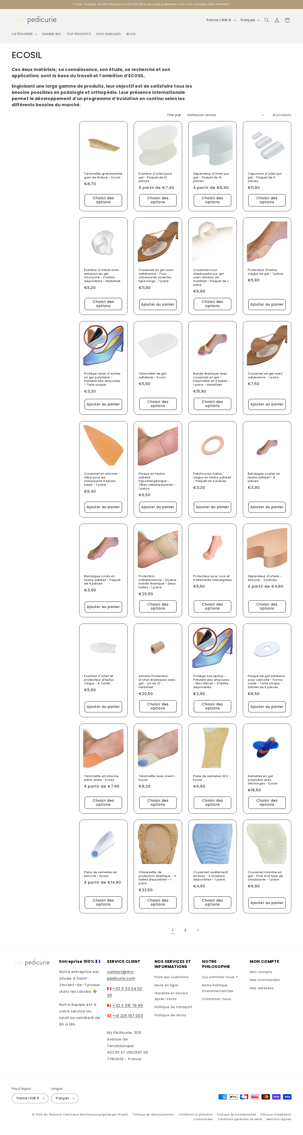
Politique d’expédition (275, 1114)
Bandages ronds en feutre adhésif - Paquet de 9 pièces (102, 580)
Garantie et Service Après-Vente (171, 996)
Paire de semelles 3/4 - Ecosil (211, 778)
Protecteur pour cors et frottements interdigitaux (212, 578)
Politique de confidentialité (236, 1114)
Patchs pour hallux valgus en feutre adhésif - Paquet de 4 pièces (212, 477)
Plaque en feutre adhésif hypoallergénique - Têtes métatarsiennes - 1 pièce (157, 481)
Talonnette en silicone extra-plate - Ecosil (101, 778)
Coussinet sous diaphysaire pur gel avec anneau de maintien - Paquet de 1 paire (210, 277)
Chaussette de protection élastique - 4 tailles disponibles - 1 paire (157, 878)
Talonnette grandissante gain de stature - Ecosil (103, 176)
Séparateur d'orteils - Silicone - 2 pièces (265, 578)
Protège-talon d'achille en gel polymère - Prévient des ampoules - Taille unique (102, 379)
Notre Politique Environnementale (217, 988)
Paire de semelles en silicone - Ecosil (100, 874)
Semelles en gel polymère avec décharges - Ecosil (262, 780)
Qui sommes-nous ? (220, 977)
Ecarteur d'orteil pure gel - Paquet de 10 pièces (155, 177)
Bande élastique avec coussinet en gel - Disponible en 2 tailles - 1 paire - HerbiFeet (211, 379)
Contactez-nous (216, 999)
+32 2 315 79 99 (128, 1005)
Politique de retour (171, 1015)
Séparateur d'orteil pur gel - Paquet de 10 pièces (211, 177)
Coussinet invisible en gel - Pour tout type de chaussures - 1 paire (265, 876)
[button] (24, 34)
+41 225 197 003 (128, 1015)
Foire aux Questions (172, 977)
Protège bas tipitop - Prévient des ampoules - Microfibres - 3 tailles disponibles (211, 681)
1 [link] (172, 930)
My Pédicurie (53, 1114)
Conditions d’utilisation (196, 1114)
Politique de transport (174, 1007)
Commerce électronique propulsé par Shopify (95, 1114)
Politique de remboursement (153, 1114)
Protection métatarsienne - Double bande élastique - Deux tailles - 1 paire (157, 582)
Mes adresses (262, 988)
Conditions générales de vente (240, 1119)
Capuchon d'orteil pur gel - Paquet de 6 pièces (265, 177)
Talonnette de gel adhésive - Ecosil (152, 375)
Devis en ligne (166, 985)
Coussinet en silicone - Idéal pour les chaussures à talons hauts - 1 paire (102, 479)
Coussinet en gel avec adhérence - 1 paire (265, 375)
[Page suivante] (198, 930)
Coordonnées (203, 1119)
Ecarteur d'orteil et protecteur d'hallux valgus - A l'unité (99, 680)
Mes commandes (265, 980)
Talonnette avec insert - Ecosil (157, 778)
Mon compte (261, 972)
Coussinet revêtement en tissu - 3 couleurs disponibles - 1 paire (210, 876)
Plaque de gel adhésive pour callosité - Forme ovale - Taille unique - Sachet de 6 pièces (266, 681)
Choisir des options (103, 200)
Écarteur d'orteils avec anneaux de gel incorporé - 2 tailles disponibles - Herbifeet (102, 275)
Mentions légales (279, 1119)
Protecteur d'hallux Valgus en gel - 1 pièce (265, 272)
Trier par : (175, 115)
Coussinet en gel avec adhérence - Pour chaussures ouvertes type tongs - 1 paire (156, 275)
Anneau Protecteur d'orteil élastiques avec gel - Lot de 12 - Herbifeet (157, 681)
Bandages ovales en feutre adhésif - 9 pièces (264, 477)
